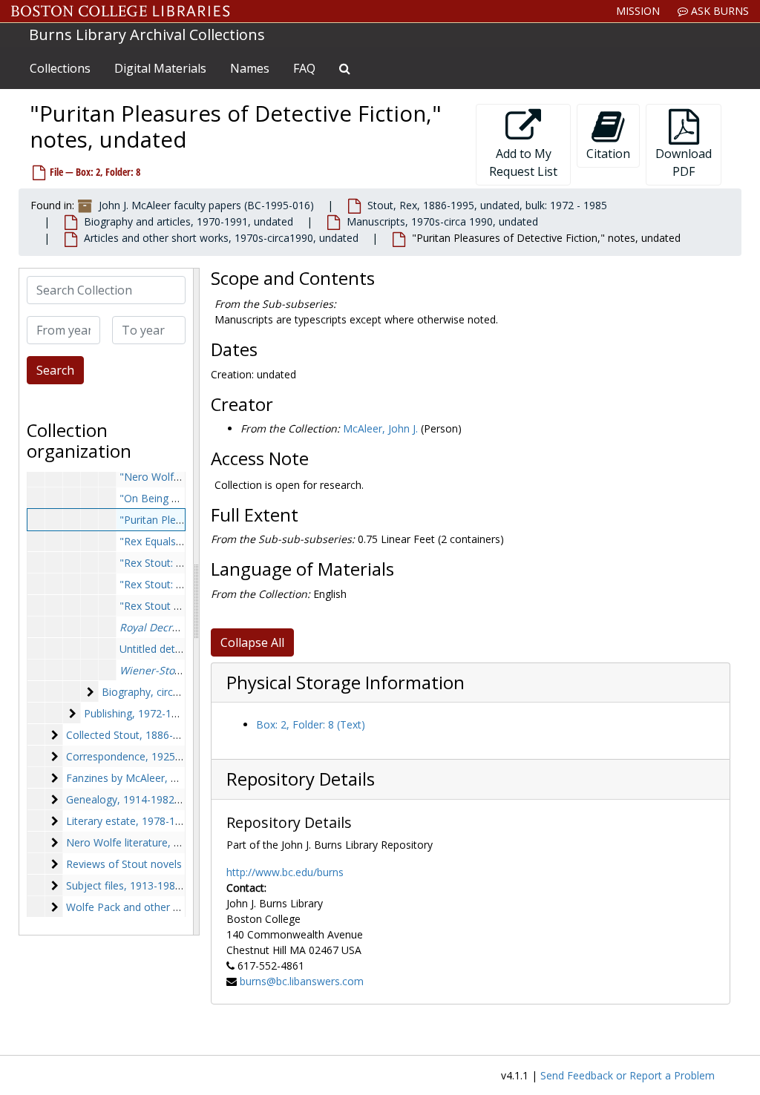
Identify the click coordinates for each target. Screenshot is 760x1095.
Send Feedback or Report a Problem (627, 1075)
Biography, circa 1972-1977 (167, 692)
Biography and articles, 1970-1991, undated (188, 221)
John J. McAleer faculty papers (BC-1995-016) (206, 205)
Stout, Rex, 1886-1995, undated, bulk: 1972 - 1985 (487, 205)
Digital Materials (160, 68)
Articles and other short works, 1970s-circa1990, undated (221, 238)
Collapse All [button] (252, 642)
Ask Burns (718, 11)
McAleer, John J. (380, 428)
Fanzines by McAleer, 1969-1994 (144, 778)
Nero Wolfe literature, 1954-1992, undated (168, 842)
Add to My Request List (523, 162)
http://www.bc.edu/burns (285, 872)
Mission (638, 11)
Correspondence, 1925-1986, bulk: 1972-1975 (175, 756)
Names (249, 68)
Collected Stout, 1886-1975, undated (154, 735)
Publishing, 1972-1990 (136, 713)
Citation (608, 153)
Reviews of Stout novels (124, 864)
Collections (60, 68)
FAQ (304, 68)
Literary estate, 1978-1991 (129, 821)
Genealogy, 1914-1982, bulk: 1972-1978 (161, 799)
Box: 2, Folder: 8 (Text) (310, 724)
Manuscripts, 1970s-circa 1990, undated (442, 221)
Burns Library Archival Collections (147, 34)
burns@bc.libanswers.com (302, 981)
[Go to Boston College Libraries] (120, 11)
